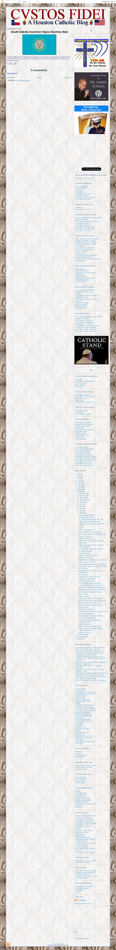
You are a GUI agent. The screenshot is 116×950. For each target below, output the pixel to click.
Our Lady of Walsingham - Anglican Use (89, 316)
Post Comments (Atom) (23, 80)
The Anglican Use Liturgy (84, 462)
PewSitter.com (80, 383)
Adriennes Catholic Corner (84, 736)
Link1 (54, 944)
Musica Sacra (80, 834)
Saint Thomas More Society (85, 449)
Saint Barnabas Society (83, 463)
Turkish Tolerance (84, 596)
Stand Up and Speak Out (84, 721)
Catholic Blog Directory (83, 719)
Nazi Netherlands (84, 553)
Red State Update (81, 878)
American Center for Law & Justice (87, 876)
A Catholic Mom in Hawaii (84, 707)
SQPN (78, 791)
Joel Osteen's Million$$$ (86, 579)
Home (39, 77)
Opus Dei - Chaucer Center (84, 250)
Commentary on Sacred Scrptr (86, 402)
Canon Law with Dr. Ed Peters (85, 843)
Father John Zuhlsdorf (83, 426)
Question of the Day (85, 632)
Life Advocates (80, 246)
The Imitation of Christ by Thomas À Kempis (90, 647)
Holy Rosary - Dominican (84, 320)
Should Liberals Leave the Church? (89, 603)
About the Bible (83, 607)
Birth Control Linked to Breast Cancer (90, 605)
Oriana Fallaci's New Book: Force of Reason (92, 560)
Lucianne (79, 190)
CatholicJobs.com (81, 845)
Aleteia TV (79, 807)
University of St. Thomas (84, 230)
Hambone (79, 301)
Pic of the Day (83, 568)
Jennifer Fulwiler (81, 696)
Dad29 (78, 730)
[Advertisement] (91, 151)
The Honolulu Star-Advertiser (85, 197)
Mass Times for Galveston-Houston (87, 239)
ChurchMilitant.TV (81, 795)
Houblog (78, 294)
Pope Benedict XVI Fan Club (85, 848)
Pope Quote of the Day (85, 538)
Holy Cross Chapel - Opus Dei (85, 329)
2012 (79, 478)
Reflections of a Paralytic (84, 738)
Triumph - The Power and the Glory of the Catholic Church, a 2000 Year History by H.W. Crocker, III (91, 658)
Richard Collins (81, 690)
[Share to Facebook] (15, 63)
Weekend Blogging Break (86, 515)
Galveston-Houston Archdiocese (86, 255)
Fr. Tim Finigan (81, 689)
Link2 (58, 944)
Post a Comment (12, 73)
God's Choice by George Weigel (86, 678)
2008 (79, 487)
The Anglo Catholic (82, 447)
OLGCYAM (79, 725)
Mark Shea (79, 718)
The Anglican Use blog (83, 451)
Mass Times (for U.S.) (83, 209)
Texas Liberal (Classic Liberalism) (87, 299)
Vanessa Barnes (81, 276)
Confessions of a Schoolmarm (85, 272)
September (83, 500)
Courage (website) (81, 769)
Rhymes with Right (82, 303)
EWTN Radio (80, 783)
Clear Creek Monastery (83, 838)
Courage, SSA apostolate (84, 821)
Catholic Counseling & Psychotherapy (88, 259)
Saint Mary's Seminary (83, 225)
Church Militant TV (82, 755)
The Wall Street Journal (83, 194)
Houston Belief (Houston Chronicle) (87, 295)
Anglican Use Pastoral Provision (86, 456)
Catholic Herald (81, 433)
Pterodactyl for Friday (85, 558)
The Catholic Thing (82, 435)
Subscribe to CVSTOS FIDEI (84, 178)
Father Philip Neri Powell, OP (85, 694)
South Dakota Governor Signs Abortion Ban (39, 31)
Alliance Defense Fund (83, 874)
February (82, 634)
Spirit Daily (79, 386)
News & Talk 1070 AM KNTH (85, 290)
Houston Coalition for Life (84, 257)
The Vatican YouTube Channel (85, 804)
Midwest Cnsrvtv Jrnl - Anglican (86, 860)
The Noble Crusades (85, 551)
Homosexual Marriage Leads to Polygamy (92, 564)
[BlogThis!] (11, 63)
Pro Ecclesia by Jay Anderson (85, 692)
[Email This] (8, 63)
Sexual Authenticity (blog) (84, 767)
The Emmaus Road (82, 271)
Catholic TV (79, 806)
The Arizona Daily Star (83, 199)
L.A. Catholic (80, 723)
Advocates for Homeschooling (85, 871)
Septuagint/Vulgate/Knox (84, 395)
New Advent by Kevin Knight (85, 381)
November (82, 496)
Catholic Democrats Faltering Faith (89, 626)
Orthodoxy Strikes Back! (86, 581)
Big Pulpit (79, 379)
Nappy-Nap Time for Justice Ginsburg (90, 616)
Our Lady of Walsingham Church (86, 460)
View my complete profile (82, 903)
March (81, 513)
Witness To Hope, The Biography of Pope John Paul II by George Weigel (91, 663)
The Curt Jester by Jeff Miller (85, 709)
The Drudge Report (82, 186)
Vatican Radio (80, 781)
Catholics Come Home (83, 817)
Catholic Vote (80, 437)
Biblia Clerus (80, 400)
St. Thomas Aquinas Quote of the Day (90, 519)
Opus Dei (79, 850)
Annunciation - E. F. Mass (84, 324)
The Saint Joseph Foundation (85, 852)
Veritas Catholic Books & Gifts (86, 244)
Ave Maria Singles (82, 410)
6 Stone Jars (80, 412)
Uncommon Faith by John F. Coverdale (88, 666)
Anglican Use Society (83, 452)
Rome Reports (80, 385)
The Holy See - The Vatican (85, 819)
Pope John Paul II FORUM (84, 248)
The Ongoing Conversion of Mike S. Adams (92, 566)
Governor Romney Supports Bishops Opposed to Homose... (90, 629)
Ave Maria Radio (81, 779)
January (82, 637)
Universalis (79, 207)
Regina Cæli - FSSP (82, 318)
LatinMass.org (80, 836)
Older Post (68, 77)
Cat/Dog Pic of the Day (86, 517)
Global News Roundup (85, 609)
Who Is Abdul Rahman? (86, 530)
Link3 (61, 944)
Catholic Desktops (82, 847)
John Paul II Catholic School (85, 229)
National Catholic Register (84, 424)
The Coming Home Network (85, 465)
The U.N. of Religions (85, 536)
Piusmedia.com (81, 796)
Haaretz (78, 892)
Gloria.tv (78, 753)
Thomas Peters (81, 698)
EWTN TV (79, 751)
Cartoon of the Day (84, 624)
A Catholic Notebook (82, 280)
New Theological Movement (85, 430)
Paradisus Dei (80, 253)
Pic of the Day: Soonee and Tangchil (90, 549)
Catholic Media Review (83, 800)
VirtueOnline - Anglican (83, 862)
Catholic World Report (83, 712)
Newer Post (11, 77)
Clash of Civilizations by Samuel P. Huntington (91, 680)
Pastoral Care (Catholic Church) (86, 765)
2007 (79, 489)
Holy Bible (79, 667)
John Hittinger (80, 269)
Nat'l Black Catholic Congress (85, 839)
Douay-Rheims (80, 398)
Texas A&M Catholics (83, 223)
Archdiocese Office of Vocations (86, 242)
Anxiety (80, 528)
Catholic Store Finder (82, 827)
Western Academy (82, 219)
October (82, 498)
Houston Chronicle (82, 304)
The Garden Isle (81, 192)
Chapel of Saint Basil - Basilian (86, 327)
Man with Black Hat (82, 732)
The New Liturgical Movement (85, 710)
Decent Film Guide (82, 802)
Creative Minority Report (84, 716)
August (81, 502)
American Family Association (85, 872)
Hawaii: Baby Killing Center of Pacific (90, 598)
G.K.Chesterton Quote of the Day (89, 577)
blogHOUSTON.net (82, 297)
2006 (79, 491)
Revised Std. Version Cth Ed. (85, 397)
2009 (79, 485)
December (82, 493)
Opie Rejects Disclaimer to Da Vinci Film (91, 590)
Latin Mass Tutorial (82, 832)
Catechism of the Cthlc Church (86, 816)
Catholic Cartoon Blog (83, 798)
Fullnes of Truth (81, 251)
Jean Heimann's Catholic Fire (85, 741)
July (80, 504)
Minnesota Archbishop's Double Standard (91, 588)
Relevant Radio (81, 777)
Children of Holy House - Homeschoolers (89, 218)
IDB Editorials (80, 890)
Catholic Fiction (81, 282)
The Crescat (80, 740)
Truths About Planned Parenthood (89, 521)
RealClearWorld (81, 188)
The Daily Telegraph (82, 196)
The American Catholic (83, 422)
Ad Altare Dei (80, 274)
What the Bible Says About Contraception (92, 600)
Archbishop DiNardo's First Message (90, 585)
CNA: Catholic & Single (83, 414)
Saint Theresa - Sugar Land (85, 322)
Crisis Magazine (81, 439)
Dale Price (79, 743)
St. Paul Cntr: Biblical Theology (86, 823)
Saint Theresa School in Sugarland (87, 221)
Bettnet (78, 703)
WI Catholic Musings (82, 729)
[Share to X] (13, 63)
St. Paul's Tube (81, 793)
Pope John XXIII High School (85, 227)
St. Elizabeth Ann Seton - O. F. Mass (88, 326)
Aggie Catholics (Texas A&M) (85, 278)
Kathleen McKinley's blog (84, 292)
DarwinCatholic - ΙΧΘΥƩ (83, 701)
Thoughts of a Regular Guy (84, 705)
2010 (79, 483)
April (81, 511)
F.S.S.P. (78, 828)
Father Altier (82, 543)
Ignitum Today (80, 428)
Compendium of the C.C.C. (84, 825)
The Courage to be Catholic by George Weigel (91, 677)
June (81, 506)
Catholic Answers (81, 841)
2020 (79, 474)
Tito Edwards (81, 900)
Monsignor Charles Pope (84, 714)
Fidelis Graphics (81, 261)
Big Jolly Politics (81, 308)
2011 (79, 480)
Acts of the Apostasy (82, 699)
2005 (79, 639)
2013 (79, 476)
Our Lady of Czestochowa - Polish (87, 331)
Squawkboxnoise (81, 306)
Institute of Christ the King (84, 830)
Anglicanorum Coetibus (83, 454)
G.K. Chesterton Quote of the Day (89, 532)
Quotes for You (81, 727)
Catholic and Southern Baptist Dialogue (91, 541)
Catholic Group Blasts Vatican (88, 555)
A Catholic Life (80, 734)
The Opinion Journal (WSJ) (84, 886)
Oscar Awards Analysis (86, 613)
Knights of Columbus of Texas (85, 240)
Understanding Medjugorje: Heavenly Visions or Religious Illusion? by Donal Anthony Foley (91, 674)
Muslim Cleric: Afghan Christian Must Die (91, 534)
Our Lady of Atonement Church (86, 458)
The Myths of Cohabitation (87, 618)
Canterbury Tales (81, 431)
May (81, 508)
